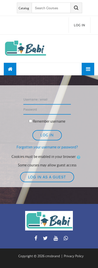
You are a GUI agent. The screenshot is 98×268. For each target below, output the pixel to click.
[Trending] (10, 69)
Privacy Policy (74, 256)
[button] (79, 157)
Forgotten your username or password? (47, 147)
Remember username (49, 121)
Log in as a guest (47, 176)
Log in (79, 25)
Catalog (24, 8)
